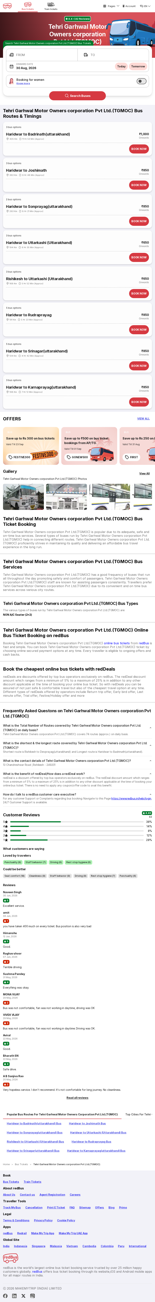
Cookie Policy (66, 1220)
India (6, 1246)
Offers (99, 1207)
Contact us (27, 1194)
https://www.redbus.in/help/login (131, 798)
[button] (42, 55)
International (137, 1246)
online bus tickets (117, 643)
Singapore (38, 1246)
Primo (123, 1207)
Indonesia (20, 1246)
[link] (31, 446)
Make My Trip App (42, 1233)
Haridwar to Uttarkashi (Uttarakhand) (39, 242)
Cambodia (89, 1246)
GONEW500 (80, 457)
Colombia (107, 1246)
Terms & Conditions (16, 1220)
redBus (144, 643)
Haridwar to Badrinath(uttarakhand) (38, 134)
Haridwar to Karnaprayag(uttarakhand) (41, 387)
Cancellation (34, 1207)
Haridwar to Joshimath (26, 170)
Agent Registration (52, 1194)
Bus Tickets (11, 1181)
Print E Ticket (56, 1207)
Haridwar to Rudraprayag (28, 315)
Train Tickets (32, 1181)
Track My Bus (12, 1207)
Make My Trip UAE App (73, 1233)
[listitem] (10, 432)
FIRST (134, 457)
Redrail (22, 1233)
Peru (121, 1246)
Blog (111, 1207)
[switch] (141, 81)
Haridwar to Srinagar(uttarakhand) (37, 351)
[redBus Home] (7, 6)
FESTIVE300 (22, 457)
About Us (9, 1194)
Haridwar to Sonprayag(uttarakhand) (39, 206)
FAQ (72, 1207)
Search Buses (80, 96)
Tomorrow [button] (138, 66)
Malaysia (56, 1246)
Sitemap (85, 1207)
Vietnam (72, 1246)
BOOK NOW (139, 148)
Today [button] (121, 66)
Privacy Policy (43, 1220)
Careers (75, 1194)
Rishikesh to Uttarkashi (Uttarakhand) (39, 279)
